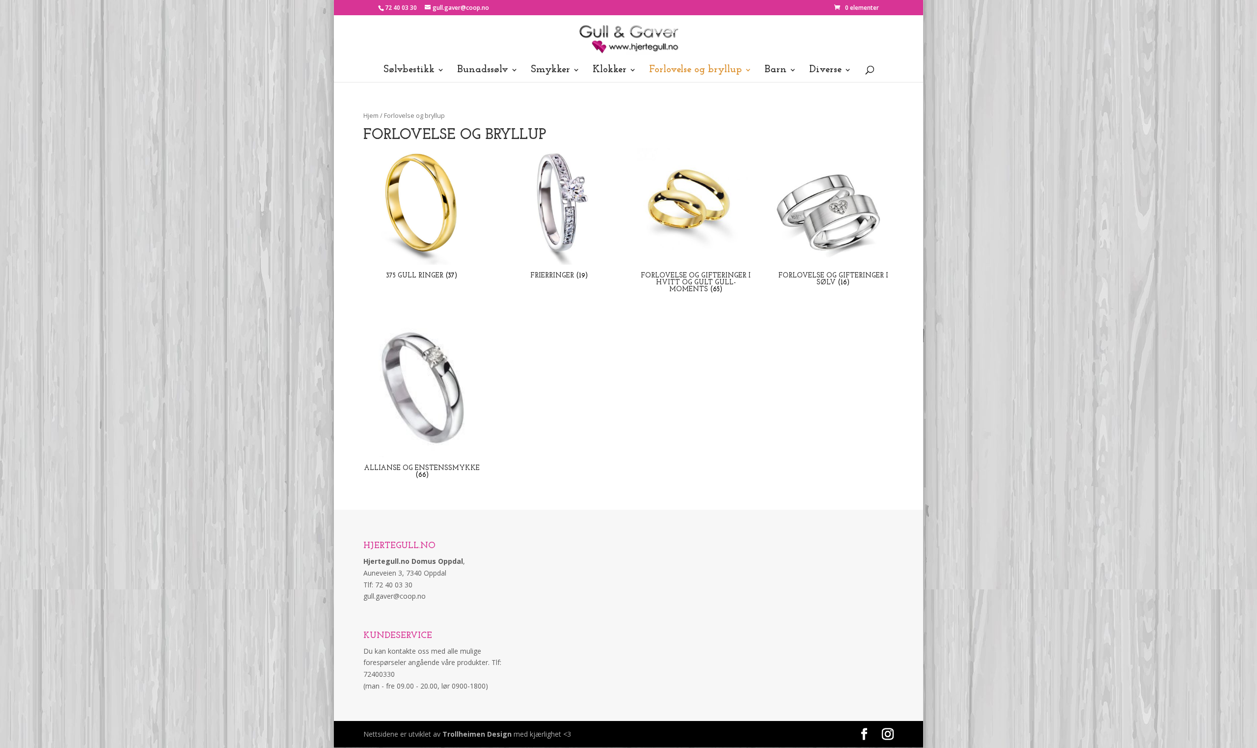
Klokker (610, 70)
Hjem (371, 115)
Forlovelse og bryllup (695, 70)
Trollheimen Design (477, 734)
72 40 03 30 (401, 7)
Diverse (825, 70)
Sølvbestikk (409, 70)
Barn (776, 70)
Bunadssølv (482, 70)
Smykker (550, 70)
